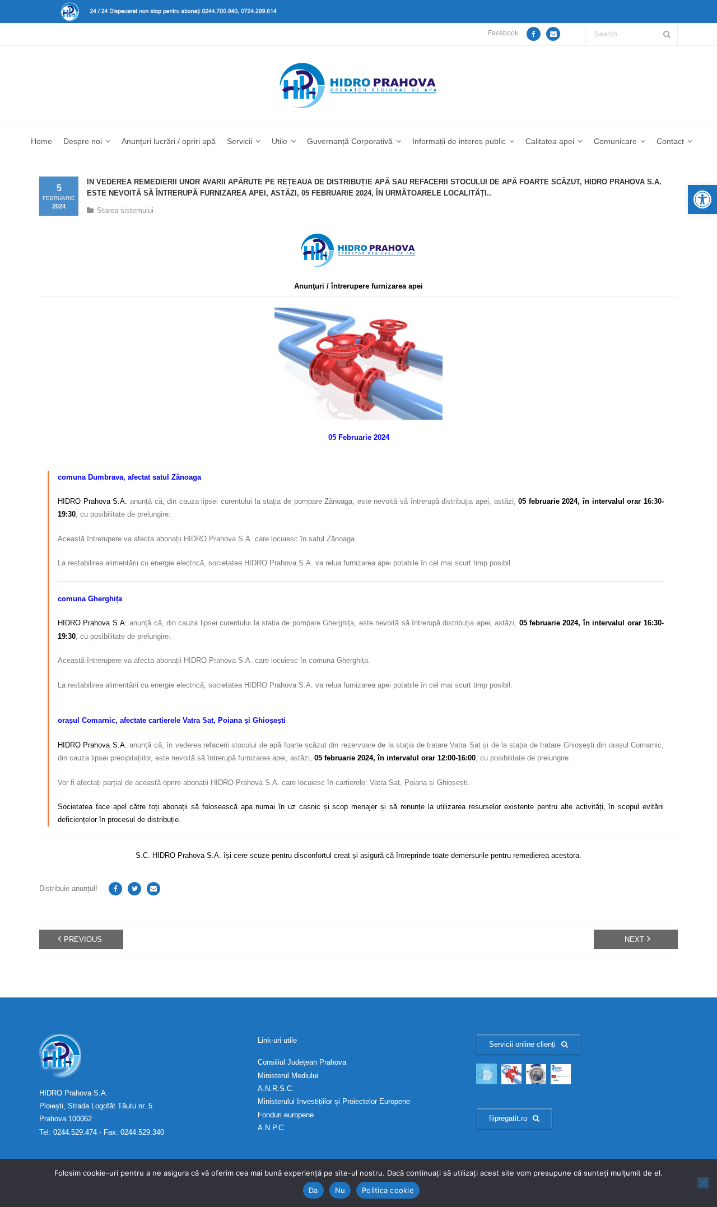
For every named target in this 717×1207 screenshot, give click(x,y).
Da (313, 1190)
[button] (702, 199)
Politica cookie (388, 1190)
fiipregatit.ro (508, 1118)
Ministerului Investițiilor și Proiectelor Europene (334, 1101)
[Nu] (703, 1183)
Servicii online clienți (522, 1044)
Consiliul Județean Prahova (302, 1062)
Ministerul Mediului (288, 1075)
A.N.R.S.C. (276, 1088)
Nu (340, 1190)
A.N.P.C (270, 1128)
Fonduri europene (286, 1115)
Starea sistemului (125, 210)
